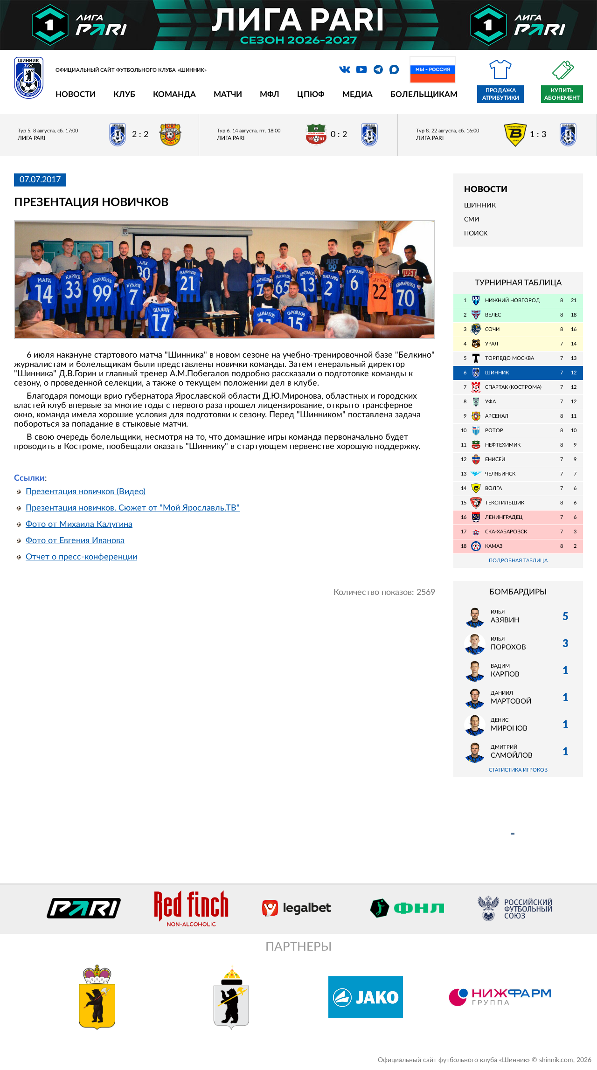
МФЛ (269, 94)
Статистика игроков (518, 770)
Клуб (124, 94)
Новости (76, 94)
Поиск (475, 233)
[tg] (378, 69)
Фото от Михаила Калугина (79, 524)
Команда (174, 94)
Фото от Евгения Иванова (75, 541)
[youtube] (361, 69)
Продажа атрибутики (500, 94)
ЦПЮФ (311, 94)
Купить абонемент (562, 94)
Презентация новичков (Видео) (86, 492)
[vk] (344, 69)
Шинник (480, 205)
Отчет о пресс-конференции (81, 557)
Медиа (357, 94)
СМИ (471, 219)
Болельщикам (424, 94)
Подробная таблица (518, 560)
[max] (394, 69)
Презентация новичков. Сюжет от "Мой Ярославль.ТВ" (133, 508)
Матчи (228, 94)
